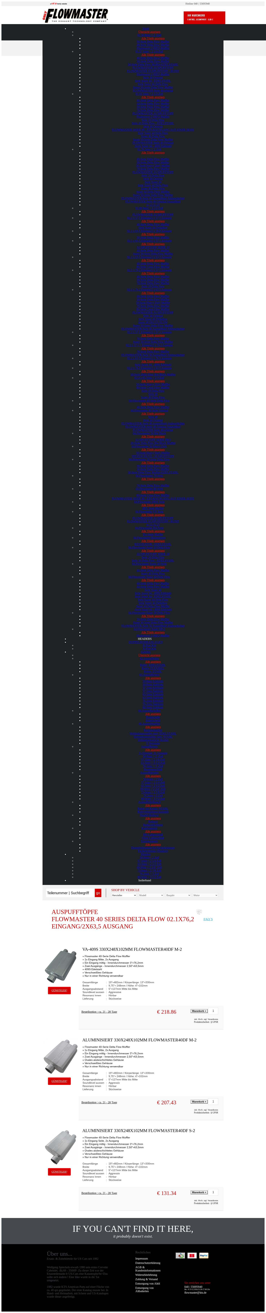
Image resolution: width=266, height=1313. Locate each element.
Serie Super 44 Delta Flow (153, 84)
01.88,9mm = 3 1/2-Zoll (149, 208)
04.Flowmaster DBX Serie (149, 501)
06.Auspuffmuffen (149, 723)
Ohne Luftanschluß (153, 837)
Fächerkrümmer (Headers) (153, 850)
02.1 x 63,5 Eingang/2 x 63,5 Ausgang (149, 257)
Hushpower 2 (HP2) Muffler (153, 48)
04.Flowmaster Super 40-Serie (149, 563)
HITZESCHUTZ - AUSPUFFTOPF (153, 456)
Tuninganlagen (149, 841)
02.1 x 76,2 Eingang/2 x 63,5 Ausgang (149, 289)
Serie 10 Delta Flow (153, 119)
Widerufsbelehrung (146, 1274)
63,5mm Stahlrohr (153, 697)
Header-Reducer (149, 815)
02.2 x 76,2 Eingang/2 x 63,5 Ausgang (149, 367)
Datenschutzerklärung (147, 1262)
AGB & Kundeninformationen (148, 1269)
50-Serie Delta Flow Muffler (153, 41)
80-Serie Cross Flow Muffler (152, 266)
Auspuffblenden (149, 772)
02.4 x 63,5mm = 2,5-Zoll (149, 377)
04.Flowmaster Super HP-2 (149, 629)
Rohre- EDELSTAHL (153, 664)
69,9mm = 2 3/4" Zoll (152, 788)
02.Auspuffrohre (149, 658)
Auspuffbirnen (149, 746)
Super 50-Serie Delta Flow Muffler (153, 87)
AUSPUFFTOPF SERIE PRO (153, 439)
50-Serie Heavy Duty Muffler (153, 165)
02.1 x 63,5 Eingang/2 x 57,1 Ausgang (149, 240)
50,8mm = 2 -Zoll (153, 756)
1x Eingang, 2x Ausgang (153, 753)
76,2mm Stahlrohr (153, 704)
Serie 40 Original (153, 77)
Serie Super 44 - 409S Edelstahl (153, 364)
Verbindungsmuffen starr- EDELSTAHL (153, 733)
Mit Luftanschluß (153, 834)
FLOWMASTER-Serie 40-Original (152, 142)
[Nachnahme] (192, 1258)
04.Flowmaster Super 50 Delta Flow (149, 612)
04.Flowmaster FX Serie (149, 511)
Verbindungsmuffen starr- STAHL (153, 736)
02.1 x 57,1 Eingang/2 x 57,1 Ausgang (149, 217)
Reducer (153, 821)
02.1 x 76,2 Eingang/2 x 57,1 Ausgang (149, 270)
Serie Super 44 (153, 181)
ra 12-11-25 (153, 204)
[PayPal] (203, 1258)
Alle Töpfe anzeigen (153, 38)
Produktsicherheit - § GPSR (206, 1022)
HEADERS (145, 638)
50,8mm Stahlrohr (153, 684)
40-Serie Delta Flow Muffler (153, 44)
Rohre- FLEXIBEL (153, 668)
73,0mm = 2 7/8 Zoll (153, 792)
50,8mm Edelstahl (153, 681)
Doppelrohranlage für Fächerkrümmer (153, 847)
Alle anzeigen (153, 661)
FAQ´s (208, 919)
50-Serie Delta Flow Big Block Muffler (153, 374)
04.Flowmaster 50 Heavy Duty (149, 446)
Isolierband (144, 880)
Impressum (141, 1258)
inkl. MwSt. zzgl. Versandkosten (206, 1019)
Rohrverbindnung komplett (153, 811)
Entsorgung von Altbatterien (144, 1289)
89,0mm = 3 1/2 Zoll (153, 798)
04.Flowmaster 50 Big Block (149, 433)
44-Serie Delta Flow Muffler (153, 103)
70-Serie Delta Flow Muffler (153, 110)
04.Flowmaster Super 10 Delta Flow (149, 547)
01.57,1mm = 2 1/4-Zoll (149, 51)
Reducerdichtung (153, 824)
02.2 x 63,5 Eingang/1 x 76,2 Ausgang (149, 358)
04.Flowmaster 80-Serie (149, 488)
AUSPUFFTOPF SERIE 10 (153, 247)
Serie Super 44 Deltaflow (152, 227)
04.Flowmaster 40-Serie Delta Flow (149, 400)
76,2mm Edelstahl (153, 700)
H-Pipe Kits (149, 645)
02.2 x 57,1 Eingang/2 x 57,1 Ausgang (149, 332)
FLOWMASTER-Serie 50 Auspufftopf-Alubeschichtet (152, 354)
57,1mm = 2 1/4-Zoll (153, 759)
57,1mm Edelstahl (153, 687)
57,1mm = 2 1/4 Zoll (153, 782)
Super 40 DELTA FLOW (153, 322)
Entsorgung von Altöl (147, 1283)
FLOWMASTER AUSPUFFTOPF (153, 67)
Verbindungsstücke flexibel (153, 740)
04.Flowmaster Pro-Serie (149, 527)
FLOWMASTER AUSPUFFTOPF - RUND (153, 71)
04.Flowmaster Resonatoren (149, 537)
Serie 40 (153, 394)
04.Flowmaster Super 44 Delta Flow (149, 576)
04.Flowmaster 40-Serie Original (149, 410)
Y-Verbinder (153, 743)
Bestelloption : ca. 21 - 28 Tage (99, 1011)
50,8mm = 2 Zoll (153, 779)
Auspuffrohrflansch (149, 802)
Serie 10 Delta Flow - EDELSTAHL (153, 123)
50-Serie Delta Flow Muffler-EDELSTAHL (153, 64)
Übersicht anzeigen (149, 31)
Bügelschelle (153, 720)
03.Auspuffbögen (149, 674)
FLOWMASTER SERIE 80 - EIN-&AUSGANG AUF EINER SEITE (153, 129)
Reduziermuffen (153, 730)
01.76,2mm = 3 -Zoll (149, 149)
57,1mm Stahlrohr (153, 691)
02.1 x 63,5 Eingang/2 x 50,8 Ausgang (149, 230)
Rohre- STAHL (153, 671)
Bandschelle (153, 717)
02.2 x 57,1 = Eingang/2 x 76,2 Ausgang (149, 345)
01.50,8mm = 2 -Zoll (149, 35)
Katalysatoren (149, 828)
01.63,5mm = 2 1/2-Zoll (149, 93)
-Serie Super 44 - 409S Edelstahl (153, 146)
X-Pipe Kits (149, 648)
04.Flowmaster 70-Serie (149, 475)
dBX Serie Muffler (153, 508)
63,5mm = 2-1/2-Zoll (153, 762)
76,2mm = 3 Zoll (153, 795)
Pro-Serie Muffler (153, 534)
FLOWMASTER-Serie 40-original (153, 90)
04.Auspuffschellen (149, 710)
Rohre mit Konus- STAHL (153, 808)
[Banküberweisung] (180, 1258)
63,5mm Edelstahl (153, 694)
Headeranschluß (153, 769)
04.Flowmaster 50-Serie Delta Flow (149, 459)
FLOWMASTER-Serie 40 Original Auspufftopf (153, 201)
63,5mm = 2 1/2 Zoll (153, 785)
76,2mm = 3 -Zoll (153, 766)
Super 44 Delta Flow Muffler (153, 191)
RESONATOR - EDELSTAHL (152, 544)
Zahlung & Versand (146, 1279)
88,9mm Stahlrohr (153, 707)
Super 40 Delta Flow (153, 136)
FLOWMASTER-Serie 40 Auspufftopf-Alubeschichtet (152, 198)
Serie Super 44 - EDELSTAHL (153, 80)
